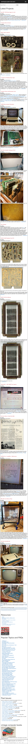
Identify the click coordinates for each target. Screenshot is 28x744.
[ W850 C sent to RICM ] (7, 35)
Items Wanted (3, 224)
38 (13, 609)
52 (8, 610)
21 (14, 608)
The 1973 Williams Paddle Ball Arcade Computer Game (10, 706)
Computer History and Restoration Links (8, 91)
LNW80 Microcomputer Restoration (7, 104)
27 (23, 608)
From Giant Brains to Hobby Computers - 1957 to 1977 (10, 714)
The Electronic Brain (5, 709)
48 (2, 610)
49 (4, 610)
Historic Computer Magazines (6, 715)
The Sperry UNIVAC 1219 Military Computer (9, 707)
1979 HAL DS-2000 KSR (5, 541)
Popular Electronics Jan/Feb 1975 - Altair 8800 (9, 719)
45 (24, 609)
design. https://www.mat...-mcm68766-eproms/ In (10, 493)
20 (13, 608)
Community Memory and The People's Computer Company (11, 710)
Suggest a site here (16, 94)
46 (25, 609)
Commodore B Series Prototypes (7, 702)
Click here (18, 491)
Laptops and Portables (5, 713)
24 (19, 608)
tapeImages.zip (9, 17)
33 (6, 609)
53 (10, 610)
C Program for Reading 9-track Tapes (8, 77)
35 (9, 609)
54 (11, 610)
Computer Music (4, 718)
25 (20, 608)
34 (7, 609)
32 (4, 609)
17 (8, 608)
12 (1, 608)
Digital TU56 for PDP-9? (5, 32)
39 (15, 609)
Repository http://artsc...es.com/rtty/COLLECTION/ (12, 97)
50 (5, 610)
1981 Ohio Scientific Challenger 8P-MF (8, 150)
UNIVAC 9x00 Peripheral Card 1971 (7, 238)
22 (16, 608)
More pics (2, 604)
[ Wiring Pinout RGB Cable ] (8, 107)
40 (16, 609)
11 (25, 607)
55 (13, 610)
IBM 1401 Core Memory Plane (6, 498)
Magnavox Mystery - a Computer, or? (8, 705)
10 (24, 607)
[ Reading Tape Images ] (7, 15)
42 (19, 609)
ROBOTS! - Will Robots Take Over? (7, 704)
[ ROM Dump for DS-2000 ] (8, 544)
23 (17, 608)
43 (21, 609)
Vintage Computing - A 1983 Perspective (8, 712)
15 (5, 608)
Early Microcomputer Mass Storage (7, 720)
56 (14, 610)
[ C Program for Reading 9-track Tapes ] (10, 80)
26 (22, 608)
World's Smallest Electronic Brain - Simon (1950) (9, 716)
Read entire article (20, 452)
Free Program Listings (5, 717)
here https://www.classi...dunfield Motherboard (9, 99)
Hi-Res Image (10, 412)
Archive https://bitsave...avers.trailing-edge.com (11, 95)
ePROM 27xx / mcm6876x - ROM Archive (9, 456)
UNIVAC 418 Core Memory (6, 297)
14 (4, 608)
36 (10, 609)
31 (3, 609)
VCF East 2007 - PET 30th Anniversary (8, 708)
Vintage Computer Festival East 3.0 (7, 701)
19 (11, 608)
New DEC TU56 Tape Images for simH (8, 12)
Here (23, 227)
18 (10, 608)
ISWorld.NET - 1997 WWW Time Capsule (8, 384)
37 (12, 609)
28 (25, 608)
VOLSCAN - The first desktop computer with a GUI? (10, 703)
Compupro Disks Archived (6, 22)
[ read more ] (6, 29)
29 (26, 608)
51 (7, 610)
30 (1, 609)
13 (2, 608)
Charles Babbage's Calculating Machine (8, 711)
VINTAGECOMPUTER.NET (8, 1)
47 (1, 610)
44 (22, 609)
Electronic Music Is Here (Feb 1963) (7, 416)
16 (7, 608)
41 (18, 609)
